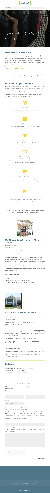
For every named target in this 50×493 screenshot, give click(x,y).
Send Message (41, 458)
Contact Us (25, 483)
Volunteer (37, 481)
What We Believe (20, 481)
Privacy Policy (33, 483)
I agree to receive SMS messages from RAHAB (17, 409)
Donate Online (29, 481)
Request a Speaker (16, 483)
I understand (9, 390)
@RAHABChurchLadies (18, 68)
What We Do (12, 481)
